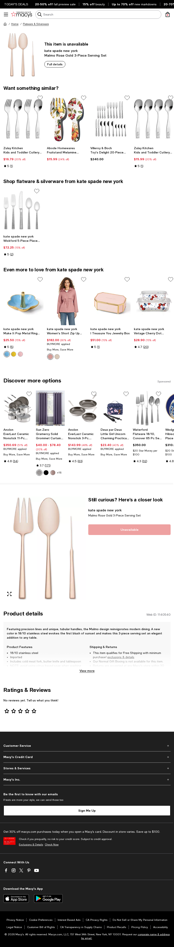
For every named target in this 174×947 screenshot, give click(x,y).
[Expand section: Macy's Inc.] (87, 779)
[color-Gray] (39, 472)
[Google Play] (48, 898)
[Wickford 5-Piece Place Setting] (21, 210)
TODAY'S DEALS (16, 4)
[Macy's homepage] (5, 24)
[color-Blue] (6, 354)
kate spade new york (61, 51)
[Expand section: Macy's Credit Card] (87, 756)
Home (14, 24)
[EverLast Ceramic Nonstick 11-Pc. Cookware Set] (17, 408)
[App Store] (16, 898)
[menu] (5, 14)
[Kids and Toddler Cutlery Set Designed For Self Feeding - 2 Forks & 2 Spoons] (23, 118)
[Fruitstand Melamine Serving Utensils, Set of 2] (67, 118)
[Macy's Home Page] (21, 14)
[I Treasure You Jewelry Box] (110, 300)
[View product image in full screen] (9, 594)
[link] (23, 157)
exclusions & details (120, 657)
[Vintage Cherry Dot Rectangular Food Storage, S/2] (154, 300)
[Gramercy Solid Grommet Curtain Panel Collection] (50, 408)
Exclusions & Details (31, 844)
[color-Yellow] (13, 354)
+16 (59, 472)
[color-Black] (46, 472)
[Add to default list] (40, 97)
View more (87, 670)
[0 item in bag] (168, 14)
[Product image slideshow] (44, 548)
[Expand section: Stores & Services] (87, 768)
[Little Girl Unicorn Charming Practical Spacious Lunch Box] (115, 408)
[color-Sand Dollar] (57, 356)
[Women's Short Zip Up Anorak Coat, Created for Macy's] (67, 300)
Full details (55, 64)
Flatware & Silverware (36, 24)
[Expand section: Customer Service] (87, 745)
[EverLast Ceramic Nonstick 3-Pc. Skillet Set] (82, 408)
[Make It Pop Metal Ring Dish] (23, 300)
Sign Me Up (87, 810)
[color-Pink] (20, 354)
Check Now (52, 844)
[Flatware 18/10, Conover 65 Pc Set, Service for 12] (147, 408)
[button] (44, 548)
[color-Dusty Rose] (50, 356)
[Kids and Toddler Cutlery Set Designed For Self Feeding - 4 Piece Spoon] (154, 118)
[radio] (6, 354)
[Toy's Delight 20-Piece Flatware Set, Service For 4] (110, 118)
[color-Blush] (52, 472)
